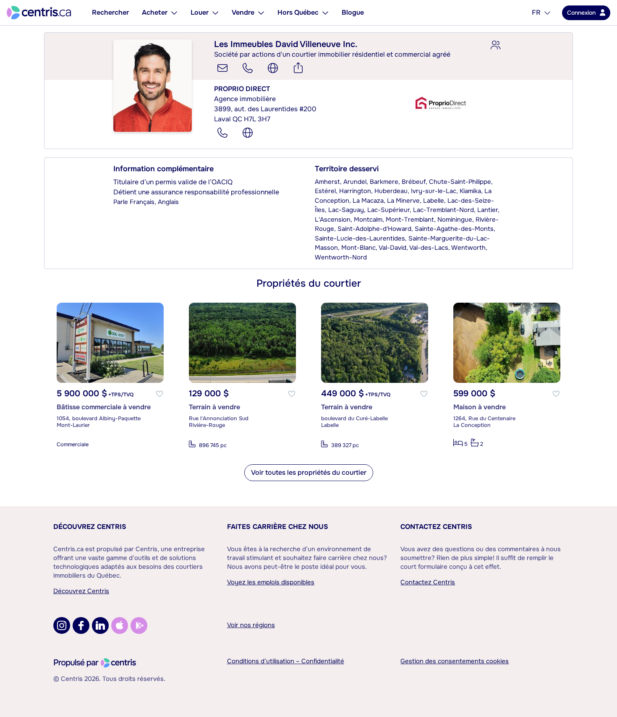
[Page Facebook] (81, 625)
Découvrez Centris (89, 526)
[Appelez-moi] (247, 68)
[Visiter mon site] (272, 68)
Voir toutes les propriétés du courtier (308, 472)
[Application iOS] (119, 625)
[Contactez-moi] (222, 68)
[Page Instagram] (61, 625)
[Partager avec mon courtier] (495, 45)
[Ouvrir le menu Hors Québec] (325, 12)
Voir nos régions (251, 625)
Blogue (353, 12)
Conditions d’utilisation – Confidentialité (285, 661)
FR (536, 12)
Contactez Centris (436, 526)
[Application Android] (139, 625)
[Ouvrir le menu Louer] (215, 12)
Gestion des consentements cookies (454, 661)
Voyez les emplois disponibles (270, 582)
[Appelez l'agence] (222, 132)
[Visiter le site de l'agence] (247, 132)
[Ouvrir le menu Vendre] (261, 12)
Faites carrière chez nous (277, 526)
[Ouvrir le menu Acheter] (174, 12)
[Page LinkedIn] (100, 625)
